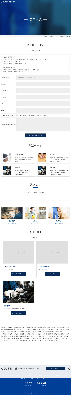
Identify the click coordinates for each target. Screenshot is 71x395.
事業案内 (30, 375)
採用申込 (41, 192)
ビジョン (23, 375)
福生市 (29, 192)
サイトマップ (46, 378)
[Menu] (68, 2)
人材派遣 (34, 192)
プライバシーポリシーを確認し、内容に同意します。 (32, 115)
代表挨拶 (17, 375)
